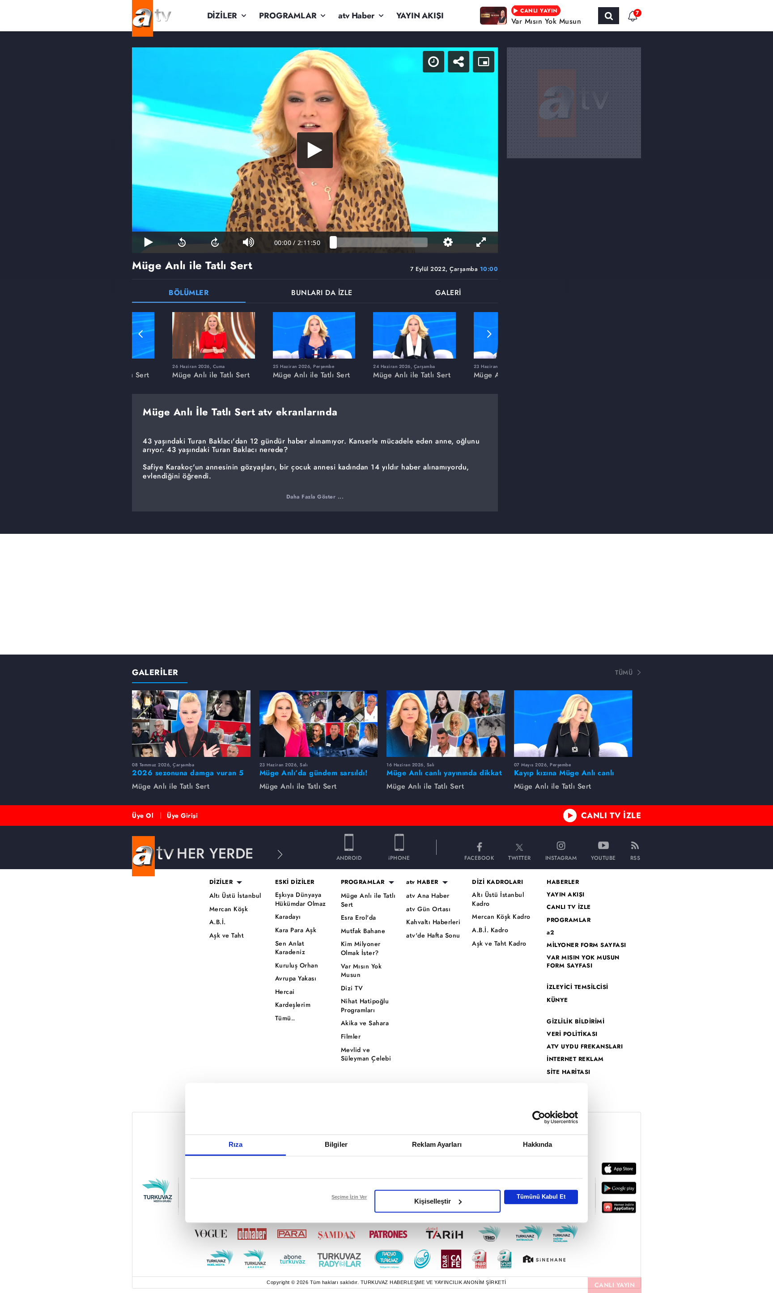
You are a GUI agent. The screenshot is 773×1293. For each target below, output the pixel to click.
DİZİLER (222, 15)
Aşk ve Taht (226, 935)
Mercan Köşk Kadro (501, 917)
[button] (141, 334)
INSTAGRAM (561, 857)
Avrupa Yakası (296, 978)
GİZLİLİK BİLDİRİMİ (575, 1022)
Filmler (351, 1036)
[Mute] (248, 242)
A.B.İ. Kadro (490, 930)
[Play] (315, 150)
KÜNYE (557, 1000)
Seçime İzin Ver (349, 1197)
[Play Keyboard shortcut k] (148, 242)
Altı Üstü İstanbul (235, 896)
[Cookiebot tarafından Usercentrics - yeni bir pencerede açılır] (539, 1117)
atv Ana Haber (428, 896)
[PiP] (483, 61)
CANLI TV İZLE (611, 815)
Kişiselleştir (432, 1201)
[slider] (380, 242)
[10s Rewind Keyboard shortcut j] (181, 242)
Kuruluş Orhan (297, 965)
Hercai (285, 992)
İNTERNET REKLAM (575, 1059)
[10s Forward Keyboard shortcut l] (215, 242)
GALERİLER (155, 672)
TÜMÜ (624, 672)
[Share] (458, 61)
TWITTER (519, 857)
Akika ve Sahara (365, 1023)
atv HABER (422, 882)
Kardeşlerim (293, 1005)
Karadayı (288, 917)
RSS (635, 857)
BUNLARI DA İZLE (322, 293)
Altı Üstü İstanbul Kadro (498, 899)
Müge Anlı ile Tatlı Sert (368, 900)
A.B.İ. (217, 922)
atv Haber (356, 15)
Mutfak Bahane (363, 931)
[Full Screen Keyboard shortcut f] (481, 242)
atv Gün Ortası (428, 909)
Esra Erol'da (358, 917)
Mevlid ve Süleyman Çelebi (366, 1054)
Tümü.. (285, 1018)
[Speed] (433, 61)
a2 (550, 933)
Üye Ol (142, 815)
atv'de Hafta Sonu (433, 935)
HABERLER (563, 882)
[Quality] (447, 242)
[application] (315, 150)
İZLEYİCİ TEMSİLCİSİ (577, 987)
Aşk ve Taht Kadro (499, 943)
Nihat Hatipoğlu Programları (365, 1005)
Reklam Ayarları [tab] (437, 1144)
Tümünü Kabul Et (541, 1196)
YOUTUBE (603, 857)
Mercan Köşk (228, 909)
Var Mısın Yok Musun (361, 971)
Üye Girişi (182, 815)
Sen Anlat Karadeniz (290, 948)
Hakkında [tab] (537, 1144)
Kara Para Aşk (296, 930)
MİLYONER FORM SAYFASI (586, 945)
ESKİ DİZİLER (294, 882)
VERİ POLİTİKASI (572, 1034)
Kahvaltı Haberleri (433, 922)
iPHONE (399, 857)
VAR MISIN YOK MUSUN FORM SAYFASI (583, 962)
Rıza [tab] (235, 1144)
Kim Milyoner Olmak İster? (361, 948)
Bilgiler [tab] (336, 1144)
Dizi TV (352, 988)
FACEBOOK (479, 857)
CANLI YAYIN (615, 1284)
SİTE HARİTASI (568, 1072)
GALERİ (448, 293)
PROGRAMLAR (287, 15)
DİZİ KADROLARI (497, 882)
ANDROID (349, 857)
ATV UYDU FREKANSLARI (585, 1047)
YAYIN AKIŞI (420, 15)
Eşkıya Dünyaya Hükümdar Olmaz (300, 899)
